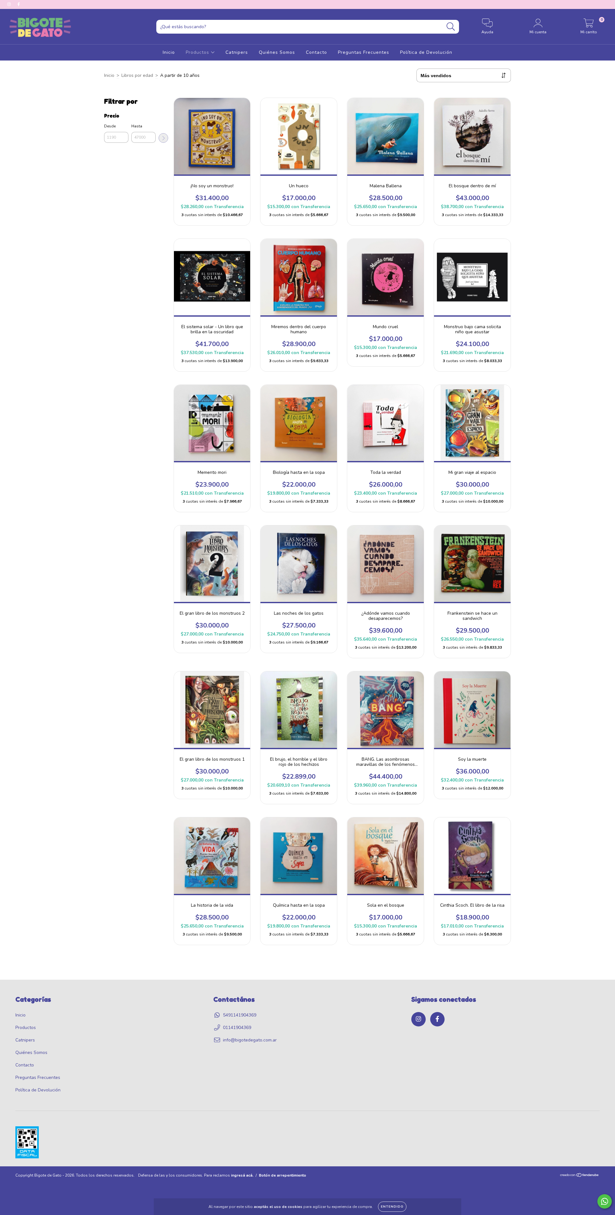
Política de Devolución (426, 52)
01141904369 (237, 1028)
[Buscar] (450, 26)
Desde (110, 126)
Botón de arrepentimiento (282, 1175)
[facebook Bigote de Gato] (18, 4)
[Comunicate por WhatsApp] (604, 1201)
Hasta (136, 126)
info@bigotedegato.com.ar (250, 1040)
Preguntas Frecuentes (363, 52)
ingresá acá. (242, 1175)
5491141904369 (239, 1015)
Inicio (169, 52)
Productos (198, 52)
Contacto (316, 52)
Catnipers (237, 52)
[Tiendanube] (580, 1175)
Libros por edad (137, 75)
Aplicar (163, 138)
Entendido (392, 1206)
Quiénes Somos (277, 52)
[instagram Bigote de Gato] (9, 4)
